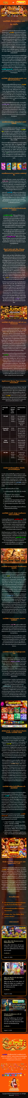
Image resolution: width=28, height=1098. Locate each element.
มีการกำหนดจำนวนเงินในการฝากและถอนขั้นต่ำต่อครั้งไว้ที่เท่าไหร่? (15, 904)
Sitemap (17, 1095)
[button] (13, 2)
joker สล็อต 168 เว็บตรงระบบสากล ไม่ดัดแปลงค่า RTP (13, 941)
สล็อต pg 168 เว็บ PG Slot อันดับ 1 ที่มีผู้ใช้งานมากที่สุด (14, 978)
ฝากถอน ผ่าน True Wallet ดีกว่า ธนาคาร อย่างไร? (14, 915)
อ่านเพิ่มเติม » (7, 953)
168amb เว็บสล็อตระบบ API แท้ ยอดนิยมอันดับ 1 (12, 1014)
